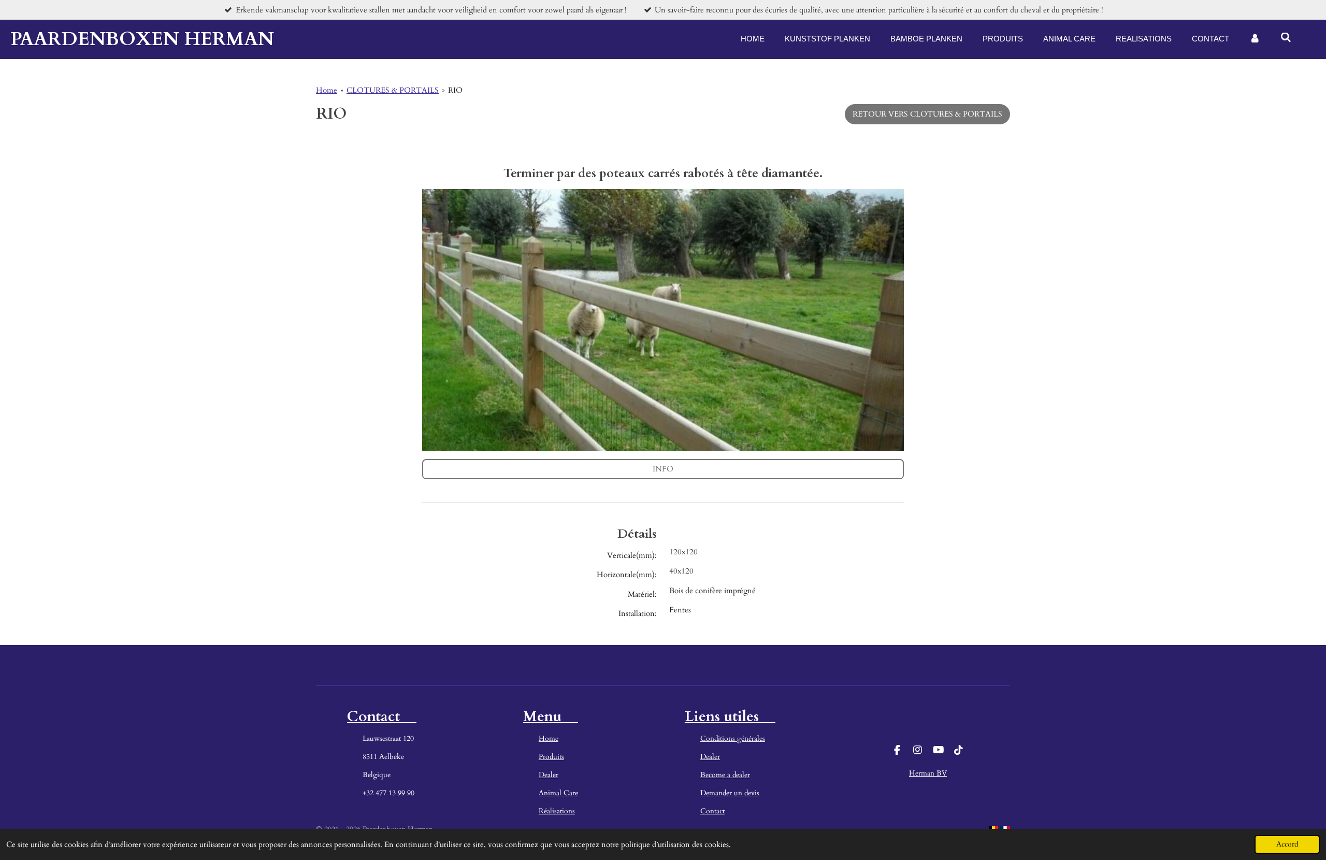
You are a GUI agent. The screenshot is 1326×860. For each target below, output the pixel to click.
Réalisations (557, 811)
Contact (712, 811)
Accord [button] (1287, 844)
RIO (455, 90)
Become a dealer (725, 775)
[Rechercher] (1286, 38)
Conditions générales (732, 738)
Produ (548, 757)
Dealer (548, 775)
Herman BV (928, 773)
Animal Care (558, 793)
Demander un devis (729, 793)
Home (326, 90)
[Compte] (1254, 39)
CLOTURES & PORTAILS (393, 90)
